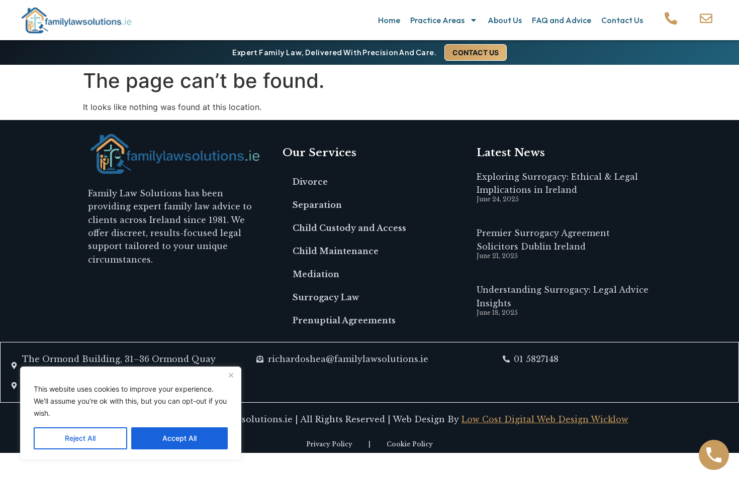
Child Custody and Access (349, 228)
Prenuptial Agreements (344, 320)
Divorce (310, 182)
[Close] (231, 375)
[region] (130, 413)
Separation (317, 205)
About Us (505, 20)
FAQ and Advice (561, 20)
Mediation (316, 274)
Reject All (80, 438)
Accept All (179, 438)
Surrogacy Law (326, 297)
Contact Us (622, 20)
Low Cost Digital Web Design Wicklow (544, 419)
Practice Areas (437, 20)
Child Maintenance (336, 251)
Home (389, 20)
